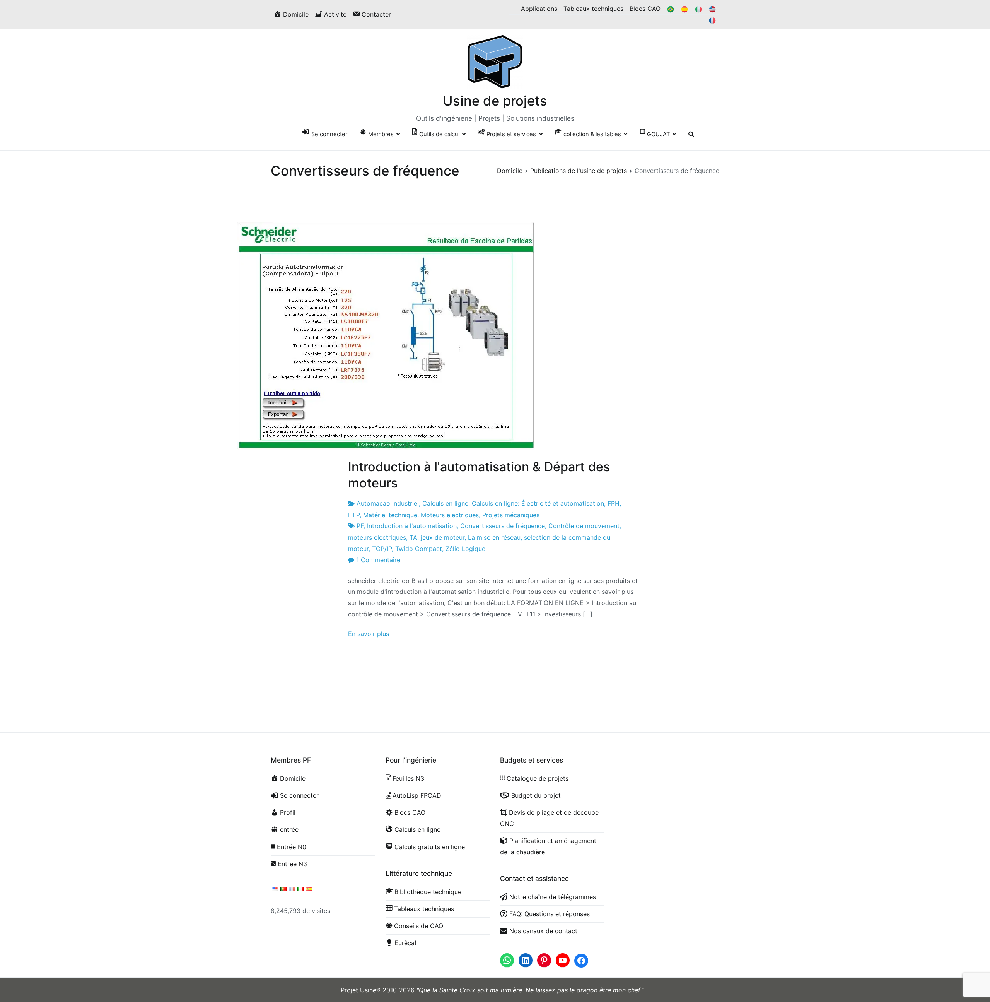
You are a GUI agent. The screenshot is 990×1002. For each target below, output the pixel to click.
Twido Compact (418, 548)
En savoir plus (368, 634)
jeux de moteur (442, 537)
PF (360, 526)
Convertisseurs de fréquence (502, 526)
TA (413, 537)
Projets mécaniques (510, 515)
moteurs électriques (377, 537)
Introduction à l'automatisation (412, 526)
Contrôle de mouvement (584, 526)
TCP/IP (382, 548)
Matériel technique (390, 515)
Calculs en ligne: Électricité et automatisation (538, 503)
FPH (614, 503)
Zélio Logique (465, 548)
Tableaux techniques (593, 8)
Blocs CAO (645, 8)
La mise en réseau (494, 537)
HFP (354, 515)
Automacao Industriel (388, 503)
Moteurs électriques (450, 515)
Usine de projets (495, 100)
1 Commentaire (378, 560)
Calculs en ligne (445, 503)
